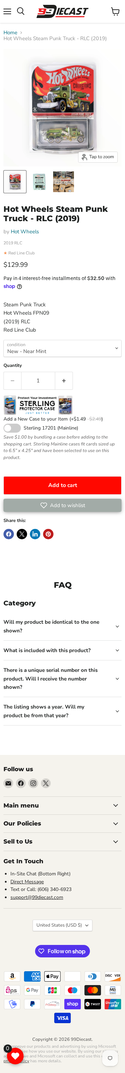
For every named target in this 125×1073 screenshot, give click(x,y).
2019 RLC (12, 243)
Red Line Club (21, 253)
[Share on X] (22, 534)
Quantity (12, 365)
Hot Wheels (25, 231)
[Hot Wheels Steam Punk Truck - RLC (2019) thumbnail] (15, 182)
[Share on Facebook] (8, 534)
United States (59, 925)
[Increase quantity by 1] (64, 381)
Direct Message (27, 881)
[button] (62, 505)
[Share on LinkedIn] (35, 534)
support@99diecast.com (36, 897)
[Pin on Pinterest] (48, 534)
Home (10, 33)
